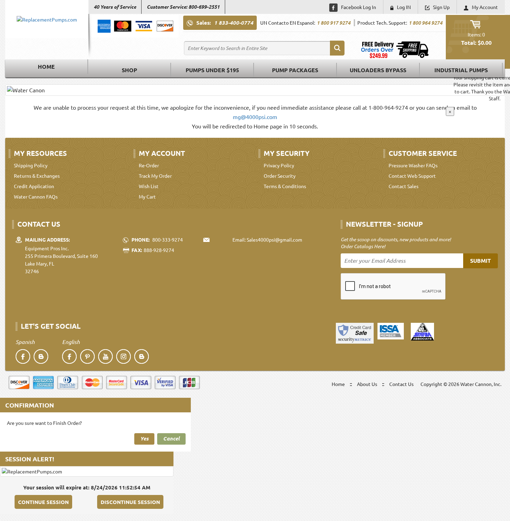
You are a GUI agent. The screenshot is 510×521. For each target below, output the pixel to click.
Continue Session (43, 501)
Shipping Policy (31, 165)
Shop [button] (129, 70)
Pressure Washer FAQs (413, 165)
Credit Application (34, 186)
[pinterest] (87, 356)
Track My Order (155, 176)
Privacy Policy (279, 165)
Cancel (171, 438)
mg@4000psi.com (255, 116)
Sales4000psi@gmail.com (274, 239)
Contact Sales (403, 186)
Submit (480, 260)
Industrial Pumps (461, 70)
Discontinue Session (130, 501)
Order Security (280, 176)
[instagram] (123, 356)
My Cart (147, 196)
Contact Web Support (412, 176)
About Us (367, 384)
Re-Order (149, 165)
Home (46, 66)
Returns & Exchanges (37, 176)
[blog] (41, 356)
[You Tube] (105, 356)
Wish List (149, 186)
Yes (144, 438)
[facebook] (23, 356)
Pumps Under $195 (212, 70)
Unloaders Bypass (378, 70)
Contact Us (401, 384)
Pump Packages (295, 70)
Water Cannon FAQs (36, 196)
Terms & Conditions (285, 186)
